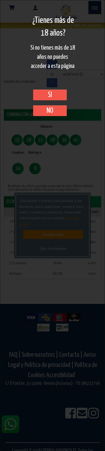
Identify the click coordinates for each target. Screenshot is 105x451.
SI (50, 94)
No (50, 110)
